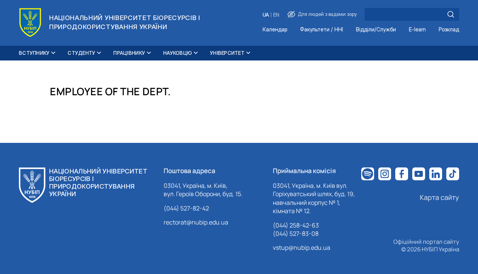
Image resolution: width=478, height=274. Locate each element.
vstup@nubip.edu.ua (301, 247)
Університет (227, 53)
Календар (275, 30)
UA (266, 14)
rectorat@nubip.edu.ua (196, 222)
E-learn (417, 30)
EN (276, 14)
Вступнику (34, 53)
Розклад (449, 30)
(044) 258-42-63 (296, 225)
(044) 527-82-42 (186, 208)
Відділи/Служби (376, 30)
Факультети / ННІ (321, 30)
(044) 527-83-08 (296, 233)
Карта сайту (439, 197)
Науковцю (177, 53)
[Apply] (450, 14)
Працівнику (129, 53)
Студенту (81, 53)
